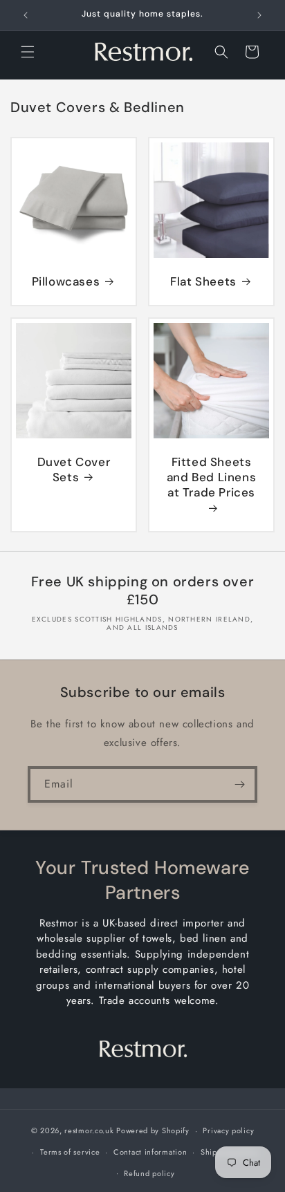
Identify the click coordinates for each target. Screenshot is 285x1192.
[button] (27, 52)
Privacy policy (228, 1130)
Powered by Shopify (153, 1130)
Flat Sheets (203, 281)
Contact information (150, 1151)
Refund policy (149, 1173)
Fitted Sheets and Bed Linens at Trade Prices (211, 477)
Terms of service (70, 1151)
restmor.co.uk (88, 1130)
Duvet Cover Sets (74, 469)
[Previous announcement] (25, 15)
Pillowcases (66, 281)
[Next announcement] (259, 15)
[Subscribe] (239, 784)
